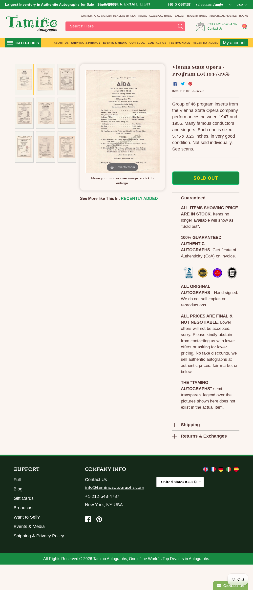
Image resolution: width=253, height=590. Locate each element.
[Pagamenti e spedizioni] (229, 470)
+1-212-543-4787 (225, 24)
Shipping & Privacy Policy (39, 535)
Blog (18, 488)
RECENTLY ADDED (139, 198)
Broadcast (24, 507)
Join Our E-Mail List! (126, 4)
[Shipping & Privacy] (206, 470)
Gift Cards (24, 498)
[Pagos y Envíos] (236, 470)
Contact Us (215, 28)
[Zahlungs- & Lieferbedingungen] (221, 470)
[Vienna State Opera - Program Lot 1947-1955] (24, 79)
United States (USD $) (179, 482)
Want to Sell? (27, 517)
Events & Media (29, 526)
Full (17, 479)
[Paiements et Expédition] (214, 470)
